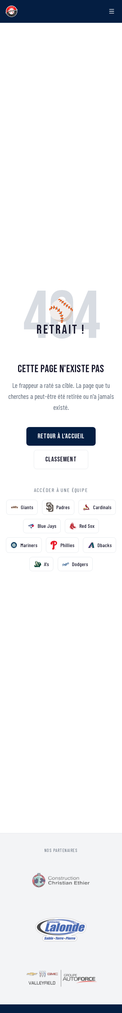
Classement (60, 459)
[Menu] (112, 11)
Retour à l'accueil (61, 436)
